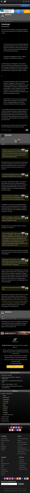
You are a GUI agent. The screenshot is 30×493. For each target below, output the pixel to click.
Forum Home (3, 8)
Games (19, 436)
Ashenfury (8, 14)
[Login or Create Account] (24, 1)
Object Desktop (4, 438)
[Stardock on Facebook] (11, 427)
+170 (3, 139)
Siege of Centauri (21, 451)
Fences (2, 444)
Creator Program (4, 471)
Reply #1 (3, 144)
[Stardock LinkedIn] (17, 430)
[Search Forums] (28, 1)
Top (28, 144)
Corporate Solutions (5, 440)
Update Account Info (23, 469)
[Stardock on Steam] (21, 427)
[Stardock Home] (5, 1)
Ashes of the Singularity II (23, 438)
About (2, 459)
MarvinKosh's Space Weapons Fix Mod (17, 299)
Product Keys (22, 465)
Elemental (20, 440)
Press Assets (3, 469)
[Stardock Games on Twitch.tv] (16, 427)
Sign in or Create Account (15, 366)
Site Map (24, 490)
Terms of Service (14, 490)
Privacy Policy (6, 490)
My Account (21, 461)
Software (3, 436)
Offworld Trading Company (23, 450)
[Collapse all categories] (29, 393)
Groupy (2, 450)
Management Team (5, 463)
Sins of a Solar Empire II (22, 444)
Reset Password (22, 467)
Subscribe (20, 484)
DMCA (20, 490)
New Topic (25, 5)
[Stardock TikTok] (15, 430)
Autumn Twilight (19, 301)
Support (21, 457)
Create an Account (23, 463)
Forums (2, 474)
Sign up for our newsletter (8, 481)
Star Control (20, 446)
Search (8, 8)
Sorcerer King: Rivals (22, 453)
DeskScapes (3, 446)
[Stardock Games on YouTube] (13, 427)
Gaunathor (8, 135)
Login (13, 8)
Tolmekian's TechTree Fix (7, 301)
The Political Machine (22, 448)
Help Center (21, 459)
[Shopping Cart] (26, 1)
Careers (2, 465)
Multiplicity (3, 448)
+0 (2, 18)
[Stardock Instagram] (19, 427)
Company (3, 457)
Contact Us (3, 473)
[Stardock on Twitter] (8, 427)
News (2, 467)
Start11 (2, 442)
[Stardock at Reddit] (10, 430)
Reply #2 (3, 318)
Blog (2, 461)
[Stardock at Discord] (12, 430)
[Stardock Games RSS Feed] (20, 430)
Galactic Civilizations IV (22, 442)
